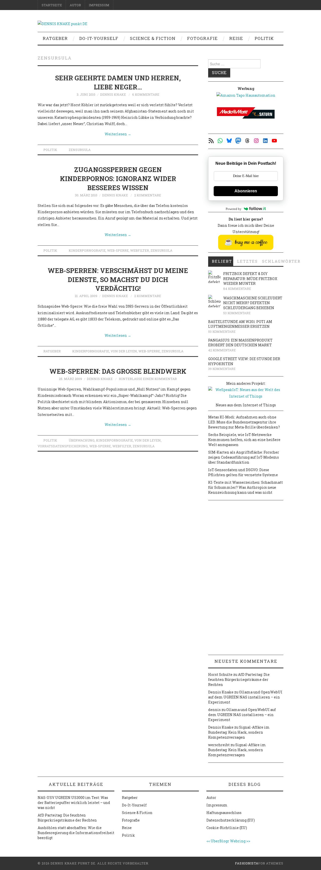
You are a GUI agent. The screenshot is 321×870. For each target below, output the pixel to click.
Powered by (234, 209)
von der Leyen (124, 351)
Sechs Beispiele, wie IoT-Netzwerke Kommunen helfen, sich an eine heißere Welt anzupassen (244, 439)
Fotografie (202, 38)
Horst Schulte (220, 674)
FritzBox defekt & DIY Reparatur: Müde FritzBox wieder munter (250, 278)
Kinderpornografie (87, 250)
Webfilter (139, 250)
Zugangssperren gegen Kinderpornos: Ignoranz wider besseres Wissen (118, 178)
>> (248, 841)
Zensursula (80, 150)
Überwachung (82, 440)
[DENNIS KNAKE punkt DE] (62, 23)
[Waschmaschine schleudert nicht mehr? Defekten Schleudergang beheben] (214, 301)
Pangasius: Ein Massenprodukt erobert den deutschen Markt (240, 343)
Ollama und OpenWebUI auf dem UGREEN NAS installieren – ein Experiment (245, 697)
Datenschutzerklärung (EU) (230, 820)
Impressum (99, 5)
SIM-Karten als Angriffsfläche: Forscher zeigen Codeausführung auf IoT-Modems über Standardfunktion (243, 457)
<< (208, 841)
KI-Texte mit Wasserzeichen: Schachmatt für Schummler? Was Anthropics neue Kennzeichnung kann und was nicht (245, 487)
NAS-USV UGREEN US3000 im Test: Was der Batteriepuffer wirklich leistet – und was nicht (74, 802)
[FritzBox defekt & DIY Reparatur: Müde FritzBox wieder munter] (214, 276)
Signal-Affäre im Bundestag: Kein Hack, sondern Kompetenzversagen (239, 732)
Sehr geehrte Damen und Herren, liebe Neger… (118, 82)
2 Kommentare (147, 195)
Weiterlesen (118, 134)
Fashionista (246, 863)
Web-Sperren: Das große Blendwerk (117, 371)
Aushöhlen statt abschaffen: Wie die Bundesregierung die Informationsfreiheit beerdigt (76, 832)
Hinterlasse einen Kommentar (148, 379)
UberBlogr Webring (228, 841)
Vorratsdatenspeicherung (63, 446)
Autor (75, 5)
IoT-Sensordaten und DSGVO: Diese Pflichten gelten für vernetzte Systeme (243, 472)
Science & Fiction (153, 38)
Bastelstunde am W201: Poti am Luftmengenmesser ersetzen (240, 324)
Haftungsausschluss (224, 812)
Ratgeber (55, 38)
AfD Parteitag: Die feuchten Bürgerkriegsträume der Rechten (239, 679)
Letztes (247, 261)
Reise (236, 38)
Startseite (52, 5)
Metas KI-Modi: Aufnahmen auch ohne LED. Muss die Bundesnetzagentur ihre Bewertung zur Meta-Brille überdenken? (244, 422)
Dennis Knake (113, 94)
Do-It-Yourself (98, 38)
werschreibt (219, 744)
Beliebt (222, 261)
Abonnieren (245, 191)
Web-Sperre (118, 250)
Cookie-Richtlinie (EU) (226, 827)
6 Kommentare (145, 94)
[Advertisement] (245, 579)
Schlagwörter (272, 261)
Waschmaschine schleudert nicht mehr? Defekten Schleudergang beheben (252, 303)
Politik (264, 38)
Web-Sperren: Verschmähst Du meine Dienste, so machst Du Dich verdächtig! (118, 279)
